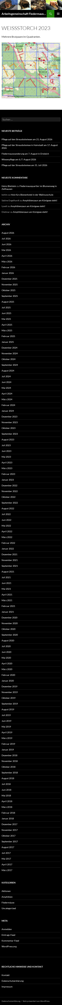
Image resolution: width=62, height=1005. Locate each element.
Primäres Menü (58, 14)
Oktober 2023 (8, 428)
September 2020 (10, 634)
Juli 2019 (6, 715)
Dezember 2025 (9, 278)
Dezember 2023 (9, 416)
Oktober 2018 (8, 766)
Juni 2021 (6, 583)
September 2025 (10, 296)
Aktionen (6, 891)
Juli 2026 (6, 238)
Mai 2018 (6, 795)
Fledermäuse (8, 902)
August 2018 (8, 778)
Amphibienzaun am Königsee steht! (40, 200)
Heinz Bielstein (9, 186)
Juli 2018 (6, 784)
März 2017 (7, 870)
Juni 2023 (6, 451)
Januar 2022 (8, 548)
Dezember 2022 (9, 485)
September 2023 (10, 433)
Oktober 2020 (8, 629)
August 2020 (8, 640)
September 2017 (10, 841)
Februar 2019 (8, 743)
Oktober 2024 (8, 359)
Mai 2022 (6, 525)
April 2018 (7, 801)
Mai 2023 (6, 456)
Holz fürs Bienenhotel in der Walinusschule (32, 194)
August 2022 (8, 508)
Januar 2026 (8, 273)
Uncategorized (9, 908)
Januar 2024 (8, 410)
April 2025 (7, 324)
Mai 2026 (6, 250)
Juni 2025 (6, 313)
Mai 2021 (6, 588)
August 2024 (8, 370)
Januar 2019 (8, 749)
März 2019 (7, 738)
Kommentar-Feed (10, 940)
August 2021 (8, 571)
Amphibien (7, 896)
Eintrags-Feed (8, 935)
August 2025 (8, 301)
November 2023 (10, 422)
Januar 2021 (8, 611)
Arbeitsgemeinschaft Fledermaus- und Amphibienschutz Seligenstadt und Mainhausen (24, 13)
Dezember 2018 (9, 755)
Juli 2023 (6, 445)
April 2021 (7, 594)
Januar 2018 (8, 818)
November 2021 (10, 560)
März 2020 (7, 669)
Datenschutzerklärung (13, 980)
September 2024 (10, 364)
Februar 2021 (8, 606)
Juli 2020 (6, 646)
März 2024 (7, 399)
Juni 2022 (6, 520)
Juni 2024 (6, 382)
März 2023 (7, 468)
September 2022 (10, 502)
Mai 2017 (6, 858)
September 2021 (10, 565)
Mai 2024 (6, 387)
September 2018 (10, 772)
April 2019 (7, 732)
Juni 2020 (6, 652)
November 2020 (10, 623)
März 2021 (7, 600)
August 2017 (8, 847)
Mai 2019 (6, 726)
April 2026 (7, 255)
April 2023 (7, 462)
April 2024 (7, 393)
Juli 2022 (6, 514)
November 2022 (10, 491)
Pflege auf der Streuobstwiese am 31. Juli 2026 (24, 165)
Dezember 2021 (9, 554)
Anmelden (7, 929)
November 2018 (10, 761)
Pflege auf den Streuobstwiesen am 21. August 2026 (27, 139)
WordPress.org (9, 946)
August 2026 (8, 232)
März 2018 (7, 807)
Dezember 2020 (9, 617)
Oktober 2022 (8, 497)
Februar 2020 (8, 675)
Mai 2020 (6, 657)
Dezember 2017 (9, 824)
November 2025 (10, 284)
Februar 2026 (8, 267)
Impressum (7, 986)
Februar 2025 (8, 336)
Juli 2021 (6, 577)
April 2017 (7, 864)
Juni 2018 (6, 789)
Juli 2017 (6, 853)
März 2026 (7, 261)
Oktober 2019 (8, 698)
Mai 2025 (6, 319)
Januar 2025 (8, 342)
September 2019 (10, 703)
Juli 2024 (6, 376)
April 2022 (7, 531)
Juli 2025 (6, 307)
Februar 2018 (8, 812)
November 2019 (10, 692)
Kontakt (6, 975)
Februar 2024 (8, 405)
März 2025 (7, 330)
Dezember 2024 (9, 347)
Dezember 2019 (9, 686)
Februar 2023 (8, 474)
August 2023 (8, 439)
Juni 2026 (6, 244)
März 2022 (7, 537)
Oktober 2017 (8, 835)
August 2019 (8, 709)
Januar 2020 (8, 680)
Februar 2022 (8, 542)
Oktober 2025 (8, 290)
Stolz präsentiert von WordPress (36, 1001)
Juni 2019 (6, 720)
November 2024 (10, 353)
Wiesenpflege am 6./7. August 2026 (19, 159)
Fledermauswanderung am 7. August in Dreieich (25, 153)
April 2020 (7, 663)
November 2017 (10, 830)
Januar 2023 (8, 479)
